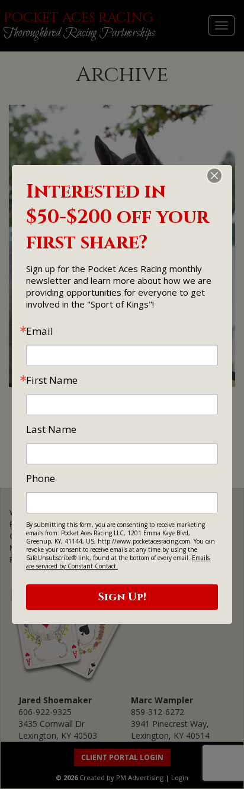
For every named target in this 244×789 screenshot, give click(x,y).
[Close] (221, 176)
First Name (52, 380)
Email (39, 331)
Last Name (51, 429)
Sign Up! (122, 597)
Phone (40, 478)
